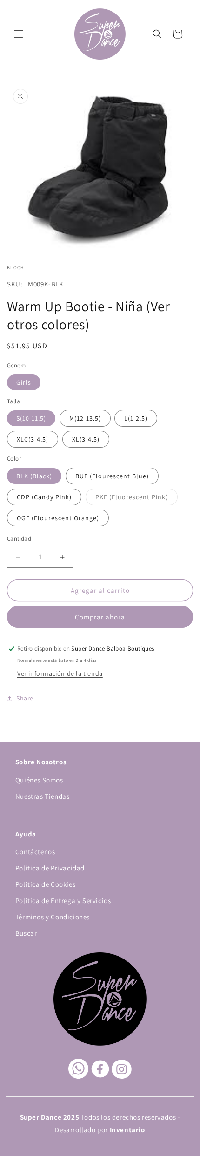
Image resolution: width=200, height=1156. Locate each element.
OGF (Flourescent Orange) (58, 518)
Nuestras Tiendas (42, 796)
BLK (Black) (34, 476)
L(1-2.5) (135, 418)
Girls (23, 382)
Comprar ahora (100, 616)
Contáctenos (35, 851)
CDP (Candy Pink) (44, 497)
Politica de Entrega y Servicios (63, 900)
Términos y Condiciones (52, 916)
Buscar (26, 933)
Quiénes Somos (39, 779)
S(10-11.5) (31, 418)
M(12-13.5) (85, 418)
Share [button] (24, 698)
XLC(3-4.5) (32, 439)
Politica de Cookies (45, 884)
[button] (18, 34)
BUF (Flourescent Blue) (112, 476)
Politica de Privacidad (50, 868)
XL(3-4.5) (86, 439)
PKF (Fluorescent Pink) (136, 498)
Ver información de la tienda (60, 673)
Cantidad (19, 539)
